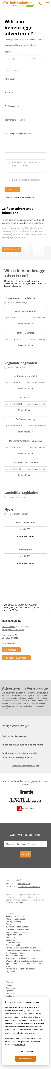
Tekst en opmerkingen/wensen (18, 133)
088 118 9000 (8, 626)
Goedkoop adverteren (15, 953)
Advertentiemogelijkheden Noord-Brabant (23, 950)
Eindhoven (10, 996)
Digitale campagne (14, 935)
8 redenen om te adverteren (17, 929)
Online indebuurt (13, 942)
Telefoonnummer (12, 106)
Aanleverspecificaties (15, 916)
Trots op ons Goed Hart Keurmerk (20, 958)
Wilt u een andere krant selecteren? (20, 197)
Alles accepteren (25, 1059)
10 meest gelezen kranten (17, 927)
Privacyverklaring (15, 902)
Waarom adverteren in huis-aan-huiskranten (24, 961)
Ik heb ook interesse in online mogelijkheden (26, 164)
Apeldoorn (10, 991)
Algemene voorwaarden (16, 919)
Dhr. (14, 59)
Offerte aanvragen (25, 536)
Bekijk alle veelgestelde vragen (25, 766)
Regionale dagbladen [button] (20, 363)
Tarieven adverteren (14, 956)
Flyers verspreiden (14, 945)
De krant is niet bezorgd (14, 736)
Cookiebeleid (11, 937)
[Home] (19, 4)
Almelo (9, 985)
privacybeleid (19, 1045)
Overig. (15, 70)
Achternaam (10, 79)
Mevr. (33, 59)
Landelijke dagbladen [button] (21, 493)
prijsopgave (11, 237)
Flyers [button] (9, 509)
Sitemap (9, 924)
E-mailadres (10, 92)
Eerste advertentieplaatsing (17, 932)
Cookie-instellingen (25, 1051)
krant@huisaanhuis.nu (13, 629)
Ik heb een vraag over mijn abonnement (22, 745)
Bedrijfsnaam (16, 120)
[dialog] (25, 1031)
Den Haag (10, 993)
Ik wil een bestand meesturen (26, 180)
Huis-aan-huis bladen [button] (21, 298)
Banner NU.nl (11, 940)
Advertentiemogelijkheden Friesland (21, 948)
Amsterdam (11, 988)
